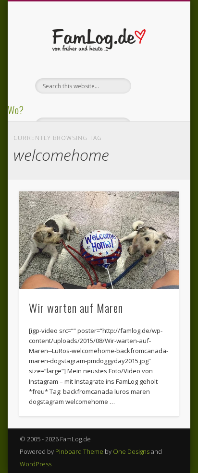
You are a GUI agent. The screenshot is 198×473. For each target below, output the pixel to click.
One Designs (131, 451)
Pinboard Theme (79, 451)
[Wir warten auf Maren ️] (99, 240)
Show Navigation (155, 86)
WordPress (35, 464)
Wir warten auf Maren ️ (77, 307)
